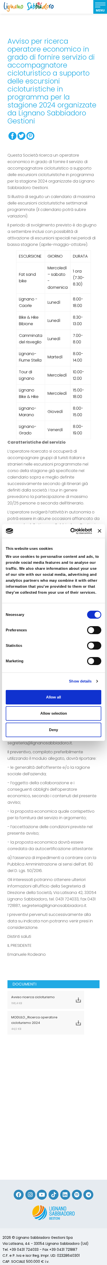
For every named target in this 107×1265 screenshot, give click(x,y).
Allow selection (53, 713)
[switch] (94, 630)
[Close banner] (99, 531)
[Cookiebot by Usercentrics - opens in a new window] (70, 531)
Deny (53, 730)
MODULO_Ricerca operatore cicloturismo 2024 (34, 1023)
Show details (80, 681)
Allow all (53, 697)
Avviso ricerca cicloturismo (33, 1000)
